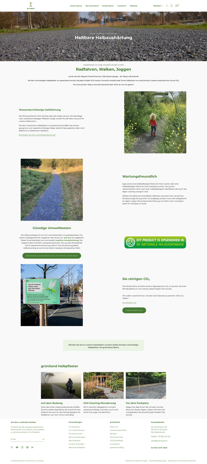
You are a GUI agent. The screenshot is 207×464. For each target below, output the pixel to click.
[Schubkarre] (177, 6)
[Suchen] (167, 6)
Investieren (121, 6)
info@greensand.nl (159, 441)
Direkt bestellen (134, 310)
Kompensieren (108, 6)
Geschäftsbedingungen (158, 461)
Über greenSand (92, 6)
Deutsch (157, 6)
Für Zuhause (74, 427)
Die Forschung (116, 437)
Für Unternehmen (77, 430)
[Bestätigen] (43, 439)
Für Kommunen (76, 434)
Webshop (133, 6)
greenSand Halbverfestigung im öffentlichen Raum (52, 256)
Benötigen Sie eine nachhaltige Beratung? (37, 135)
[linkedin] (32, 447)
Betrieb (113, 434)
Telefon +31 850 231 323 (160, 436)
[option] (103, 36)
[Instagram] (22, 447)
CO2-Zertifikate (116, 441)
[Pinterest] (27, 447)
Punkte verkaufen (76, 444)
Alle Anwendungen (77, 437)
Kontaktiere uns (129, 303)
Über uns (114, 427)
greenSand (20, 461)
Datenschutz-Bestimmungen (136, 461)
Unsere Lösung (76, 6)
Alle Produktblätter (77, 447)
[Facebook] (12, 447)
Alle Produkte (74, 441)
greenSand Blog (117, 447)
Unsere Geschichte (118, 430)
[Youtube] (17, 447)
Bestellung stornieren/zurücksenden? (182, 461)
